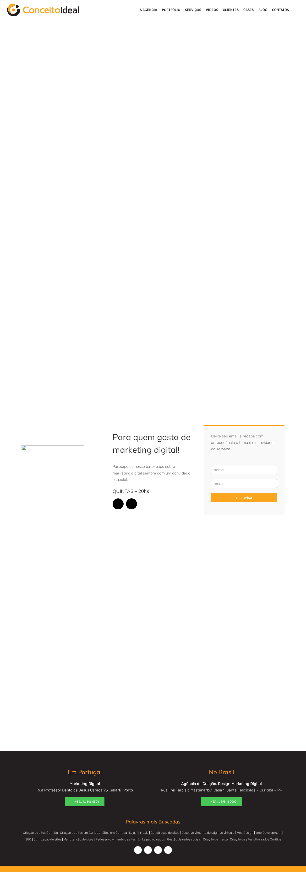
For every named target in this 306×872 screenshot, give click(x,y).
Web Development (269, 832)
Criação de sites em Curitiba (80, 832)
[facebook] (138, 850)
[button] (295, 10)
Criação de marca (215, 839)
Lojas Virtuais (138, 832)
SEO (28, 839)
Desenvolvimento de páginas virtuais (207, 832)
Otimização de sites (47, 839)
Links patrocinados (151, 839)
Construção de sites (165, 832)
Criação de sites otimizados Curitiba (255, 839)
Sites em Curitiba (114, 832)
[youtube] (131, 503)
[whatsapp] (168, 850)
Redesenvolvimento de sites (115, 839)
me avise (244, 497)
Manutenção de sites (78, 839)
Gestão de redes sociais (184, 839)
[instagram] (118, 503)
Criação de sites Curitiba (40, 832)
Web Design (244, 832)
